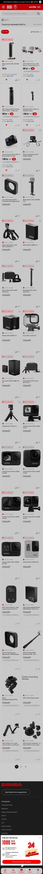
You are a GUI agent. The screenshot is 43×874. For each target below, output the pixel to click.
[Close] (40, 837)
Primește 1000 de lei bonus (21, 862)
